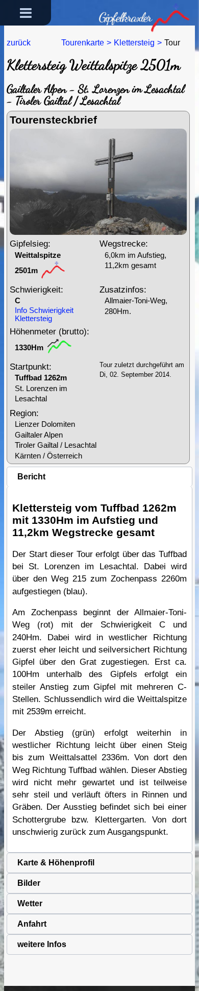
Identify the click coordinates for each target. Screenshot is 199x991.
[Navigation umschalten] (25, 13)
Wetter (29, 903)
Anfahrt (31, 924)
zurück (19, 42)
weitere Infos (41, 944)
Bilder (28, 883)
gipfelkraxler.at (120, 7)
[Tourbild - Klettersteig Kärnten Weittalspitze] (98, 181)
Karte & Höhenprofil (55, 862)
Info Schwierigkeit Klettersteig (44, 314)
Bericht (31, 476)
